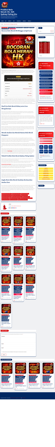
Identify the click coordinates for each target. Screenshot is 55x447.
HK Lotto (41, 146)
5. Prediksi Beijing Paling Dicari (45, 84)
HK (5, 21)
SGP (14, 21)
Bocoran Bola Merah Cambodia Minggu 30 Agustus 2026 (17, 239)
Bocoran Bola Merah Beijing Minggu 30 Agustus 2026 (5, 238)
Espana (29, 21)
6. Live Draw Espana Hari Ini (44, 87)
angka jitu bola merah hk (16, 193)
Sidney (9, 21)
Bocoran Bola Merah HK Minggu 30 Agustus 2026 (30, 266)
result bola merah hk (6, 199)
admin (10, 204)
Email (2, 347)
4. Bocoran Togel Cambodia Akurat (45, 81)
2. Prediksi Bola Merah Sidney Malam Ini (46, 75)
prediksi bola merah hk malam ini (15, 198)
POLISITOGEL (46, 168)
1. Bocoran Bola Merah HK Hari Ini (45, 71)
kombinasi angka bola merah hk (17, 196)
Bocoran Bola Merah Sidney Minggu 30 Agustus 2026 (5, 268)
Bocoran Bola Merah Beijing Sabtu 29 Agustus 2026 (6, 295)
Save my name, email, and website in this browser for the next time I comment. (14, 351)
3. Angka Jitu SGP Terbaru (44, 78)
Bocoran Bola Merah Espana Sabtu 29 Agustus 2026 (30, 295)
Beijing (24, 21)
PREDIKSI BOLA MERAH (46, 177)
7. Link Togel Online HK (44, 90)
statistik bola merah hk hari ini (23, 199)
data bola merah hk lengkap (7, 196)
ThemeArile (23, 397)
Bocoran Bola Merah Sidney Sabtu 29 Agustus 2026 (5, 323)
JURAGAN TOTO (45, 170)
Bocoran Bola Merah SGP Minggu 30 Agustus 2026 (18, 266)
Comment (3, 336)
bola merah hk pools (24, 195)
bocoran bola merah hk (25, 193)
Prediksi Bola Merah (13, 397)
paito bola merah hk (26, 196)
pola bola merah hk (5, 198)
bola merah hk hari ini (16, 195)
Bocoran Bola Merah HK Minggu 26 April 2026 (10, 24)
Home (2, 21)
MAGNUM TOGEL (46, 172)
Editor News (19, 397)
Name (2, 343)
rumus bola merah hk (14, 199)
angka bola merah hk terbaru (7, 193)
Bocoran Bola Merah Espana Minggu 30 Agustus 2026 (29, 238)
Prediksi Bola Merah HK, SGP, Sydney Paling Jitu (9, 11)
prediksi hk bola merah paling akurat (27, 198)
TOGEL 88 (45, 167)
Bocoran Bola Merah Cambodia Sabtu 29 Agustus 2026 (17, 297)
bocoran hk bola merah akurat (7, 195)
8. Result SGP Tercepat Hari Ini (45, 93)
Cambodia (19, 21)
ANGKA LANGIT (45, 174)
